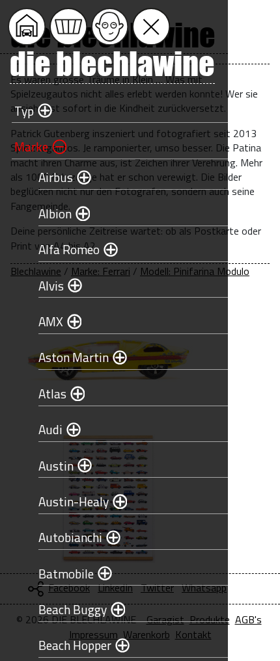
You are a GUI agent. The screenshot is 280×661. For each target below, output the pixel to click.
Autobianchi (70, 537)
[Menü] (151, 26)
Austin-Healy (73, 501)
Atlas (52, 393)
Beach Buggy (72, 609)
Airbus (55, 177)
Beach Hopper (74, 645)
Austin (56, 465)
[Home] (27, 26)
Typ (24, 110)
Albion (55, 213)
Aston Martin (73, 357)
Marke (31, 146)
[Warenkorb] (68, 26)
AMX (50, 321)
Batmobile (66, 573)
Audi (50, 429)
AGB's (248, 619)
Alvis (51, 285)
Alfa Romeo (69, 249)
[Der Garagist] (110, 26)
